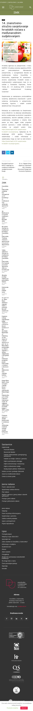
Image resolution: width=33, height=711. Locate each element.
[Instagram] (11, 618)
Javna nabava (8, 484)
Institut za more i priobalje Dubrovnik (13, 471)
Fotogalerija (5, 554)
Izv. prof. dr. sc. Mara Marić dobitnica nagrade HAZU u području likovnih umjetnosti (5, 304)
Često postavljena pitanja (9, 563)
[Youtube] (26, 619)
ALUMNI (20, 2)
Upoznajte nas (6, 539)
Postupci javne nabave (8, 498)
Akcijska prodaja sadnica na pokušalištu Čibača (5, 278)
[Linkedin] (12, 152)
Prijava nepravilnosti (8, 523)
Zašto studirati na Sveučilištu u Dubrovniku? (15, 542)
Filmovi (4, 549)
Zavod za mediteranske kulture (11, 474)
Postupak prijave (7, 534)
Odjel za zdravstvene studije (12, 466)
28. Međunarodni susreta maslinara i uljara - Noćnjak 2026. (5, 216)
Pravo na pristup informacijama (11, 513)
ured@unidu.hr (22, 606)
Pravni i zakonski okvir (8, 487)
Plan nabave (5, 492)
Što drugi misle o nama (9, 561)
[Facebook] (4, 152)
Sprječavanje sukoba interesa (10, 489)
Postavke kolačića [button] (12, 708)
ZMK (16, 12)
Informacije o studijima (9, 544)
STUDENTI (3, 2)
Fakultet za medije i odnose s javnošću (15, 458)
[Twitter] (8, 152)
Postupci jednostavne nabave (10, 501)
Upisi (4, 531)
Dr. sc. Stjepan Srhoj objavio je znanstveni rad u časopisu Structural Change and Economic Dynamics (24, 167)
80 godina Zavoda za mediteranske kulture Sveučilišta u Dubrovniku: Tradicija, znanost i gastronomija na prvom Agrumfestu (5, 235)
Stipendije (5, 566)
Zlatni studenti (6, 552)
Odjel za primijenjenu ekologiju (13, 461)
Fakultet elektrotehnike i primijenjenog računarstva (15, 455)
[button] (3, 7)
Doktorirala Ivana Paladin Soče (5, 289)
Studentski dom (6, 547)
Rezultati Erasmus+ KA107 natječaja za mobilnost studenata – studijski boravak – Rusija (8, 167)
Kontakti (4, 568)
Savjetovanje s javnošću (9, 516)
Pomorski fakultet (9, 449)
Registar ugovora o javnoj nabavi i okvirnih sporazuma (14, 495)
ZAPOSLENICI (12, 2)
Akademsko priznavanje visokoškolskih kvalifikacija (13, 557)
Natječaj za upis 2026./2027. (10, 536)
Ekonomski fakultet (9, 452)
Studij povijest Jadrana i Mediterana (14, 469)
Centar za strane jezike (8, 476)
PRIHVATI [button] (24, 708)
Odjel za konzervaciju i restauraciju (14, 464)
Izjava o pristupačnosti (8, 521)
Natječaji (4, 511)
